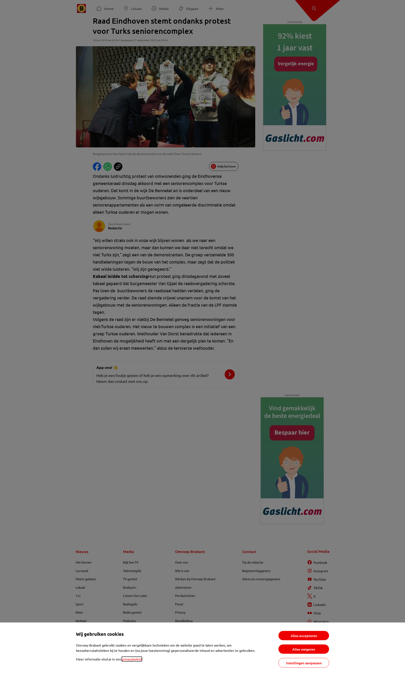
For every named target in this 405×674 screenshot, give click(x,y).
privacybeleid (132, 659)
